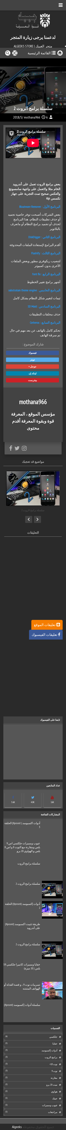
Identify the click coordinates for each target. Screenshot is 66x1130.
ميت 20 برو (51, 1084)
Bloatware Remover (30, 207)
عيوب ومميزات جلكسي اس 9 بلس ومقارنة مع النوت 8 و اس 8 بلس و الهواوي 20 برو (22, 847)
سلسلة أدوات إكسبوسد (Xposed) (22, 1005)
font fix (36, 274)
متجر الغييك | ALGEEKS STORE (33, 46)
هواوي (54, 1091)
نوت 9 (54, 1071)
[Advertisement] (33, 587)
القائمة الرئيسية (39, 53)
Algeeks (17, 1127)
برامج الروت (51, 1057)
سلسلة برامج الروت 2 (28, 883)
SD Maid (32, 306)
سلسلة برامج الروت (28, 863)
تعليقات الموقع (45, 625)
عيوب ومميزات (49, 1105)
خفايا (54, 1043)
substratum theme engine (22, 290)
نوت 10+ (53, 1064)
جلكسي (53, 1036)
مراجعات (52, 1112)
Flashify (35, 253)
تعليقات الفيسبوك (44, 634)
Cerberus (34, 322)
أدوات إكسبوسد (49, 1050)
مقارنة (54, 1077)
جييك (54, 1098)
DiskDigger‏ (34, 237)
